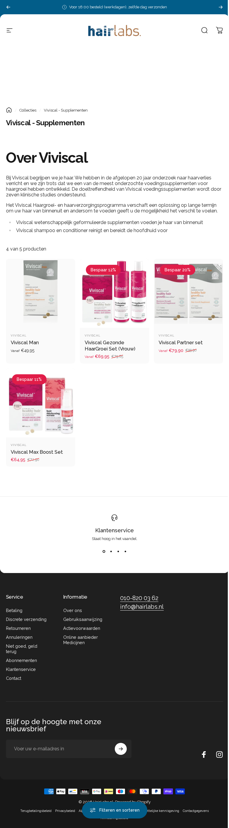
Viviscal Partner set (181, 342)
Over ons (72, 610)
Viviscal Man (25, 342)
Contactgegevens (196, 811)
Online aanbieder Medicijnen (80, 640)
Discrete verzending (26, 619)
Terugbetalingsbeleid (36, 811)
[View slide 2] (110, 551)
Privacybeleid (65, 811)
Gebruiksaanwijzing (82, 619)
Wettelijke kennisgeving (161, 811)
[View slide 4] (125, 551)
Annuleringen (19, 637)
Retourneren (18, 628)
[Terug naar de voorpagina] (9, 110)
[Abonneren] (121, 749)
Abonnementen (21, 660)
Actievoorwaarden (81, 628)
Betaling (14, 610)
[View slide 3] (118, 551)
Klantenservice (114, 530)
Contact (13, 678)
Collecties (27, 110)
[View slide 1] (103, 551)
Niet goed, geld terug (21, 649)
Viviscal (19, 335)
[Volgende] (220, 7)
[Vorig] (8, 7)
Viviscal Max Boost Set (37, 452)
